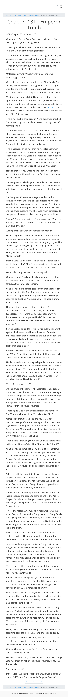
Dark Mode (61, 6)
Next (40, 682)
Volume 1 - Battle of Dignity (31, 15)
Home (6, 15)
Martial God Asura (15, 15)
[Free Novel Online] (36, 6)
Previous (28, 682)
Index (35, 682)
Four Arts (51, 107)
